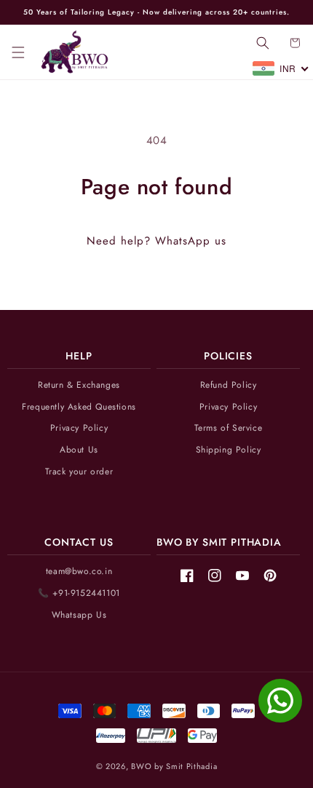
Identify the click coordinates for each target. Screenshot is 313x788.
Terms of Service (228, 428)
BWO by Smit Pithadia (174, 766)
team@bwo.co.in (79, 571)
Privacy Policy (79, 428)
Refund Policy (228, 385)
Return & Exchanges (79, 385)
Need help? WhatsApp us (156, 241)
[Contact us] (280, 701)
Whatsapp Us (79, 615)
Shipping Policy (228, 450)
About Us (79, 450)
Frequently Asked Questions (79, 407)
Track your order (79, 472)
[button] (18, 52)
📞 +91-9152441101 (79, 593)
